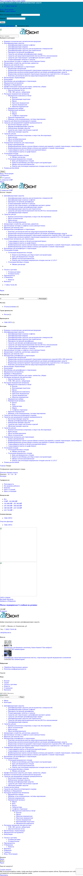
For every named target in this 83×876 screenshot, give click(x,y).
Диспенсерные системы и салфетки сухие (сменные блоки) (24, 61)
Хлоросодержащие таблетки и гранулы (21, 59)
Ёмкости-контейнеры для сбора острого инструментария (31, 162)
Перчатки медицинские (16, 117)
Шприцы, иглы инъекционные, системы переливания (26, 119)
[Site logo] (10, 34)
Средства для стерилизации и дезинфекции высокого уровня (29, 57)
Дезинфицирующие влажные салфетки (21, 45)
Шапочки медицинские (20, 106)
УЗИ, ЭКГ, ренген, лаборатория (19, 92)
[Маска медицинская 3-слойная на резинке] (18, 561)
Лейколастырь (17, 406)
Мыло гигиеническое (15, 141)
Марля (14, 114)
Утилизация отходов (11, 153)
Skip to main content (18, 1)
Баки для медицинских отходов (23, 161)
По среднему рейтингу (12, 486)
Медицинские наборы (15, 108)
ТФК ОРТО (8, 322)
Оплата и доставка (10, 684)
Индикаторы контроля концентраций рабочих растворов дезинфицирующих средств (37, 72)
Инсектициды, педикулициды (14, 77)
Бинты (14, 112)
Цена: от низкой (9, 489)
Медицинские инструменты (13, 83)
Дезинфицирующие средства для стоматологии (24, 50)
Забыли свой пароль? (7, 26)
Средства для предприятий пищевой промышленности (23, 123)
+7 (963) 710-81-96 (10, 6)
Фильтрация (42, 298)
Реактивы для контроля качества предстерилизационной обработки (31, 76)
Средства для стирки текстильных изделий (23, 130)
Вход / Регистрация (10, 854)
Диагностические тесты (16, 90)
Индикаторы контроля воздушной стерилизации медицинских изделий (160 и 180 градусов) (40, 70)
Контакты (7, 690)
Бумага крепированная (16, 144)
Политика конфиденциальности (15, 669)
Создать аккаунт (10, 11)
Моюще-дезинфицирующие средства (21, 126)
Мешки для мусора (18, 157)
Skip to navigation (6, 1)
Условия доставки (14, 272)
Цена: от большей (10, 491)
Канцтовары (8, 79)
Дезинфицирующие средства (14, 43)
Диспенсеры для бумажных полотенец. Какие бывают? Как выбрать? (28, 647)
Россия (6, 314)
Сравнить (7, 852)
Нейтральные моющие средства (19, 128)
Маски (14, 101)
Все (5, 499)
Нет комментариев (18, 649)
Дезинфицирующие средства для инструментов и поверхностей (30, 48)
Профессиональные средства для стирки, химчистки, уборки (25, 86)
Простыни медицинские (20, 103)
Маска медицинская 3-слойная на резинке (18, 605)
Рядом (2, 290)
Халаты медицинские (19, 105)
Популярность (9, 484)
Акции (6, 682)
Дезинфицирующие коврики (18, 47)
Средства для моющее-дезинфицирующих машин (25, 54)
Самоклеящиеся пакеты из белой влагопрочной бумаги (27, 150)
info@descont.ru (5, 632)
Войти (2, 22)
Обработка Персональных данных (16, 667)
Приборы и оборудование (13, 85)
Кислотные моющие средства (18, 124)
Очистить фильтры (6, 521)
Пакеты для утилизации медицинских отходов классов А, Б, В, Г (34, 166)
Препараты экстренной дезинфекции (21, 52)
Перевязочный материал (16, 110)
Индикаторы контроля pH (17, 68)
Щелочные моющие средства (18, 132)
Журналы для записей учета (13, 65)
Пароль (3, 18)
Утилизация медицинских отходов (20, 159)
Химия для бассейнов (11, 168)
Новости (11, 280)
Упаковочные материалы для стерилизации (19, 143)
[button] (3, 611)
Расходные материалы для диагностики (17, 88)
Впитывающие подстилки (21, 99)
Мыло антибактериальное (17, 139)
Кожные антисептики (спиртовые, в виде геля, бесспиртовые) (29, 135)
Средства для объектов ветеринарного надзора (20, 121)
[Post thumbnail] (8, 646)
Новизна (7, 488)
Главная (3, 466)
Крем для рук (12, 137)
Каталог (7, 681)
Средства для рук (10, 133)
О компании (8, 688)
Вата (13, 404)
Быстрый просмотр (6, 599)
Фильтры (3, 476)
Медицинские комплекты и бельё (19, 95)
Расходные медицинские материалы (16, 94)
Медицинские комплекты (21, 392)
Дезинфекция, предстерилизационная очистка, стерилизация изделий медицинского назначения (37, 657)
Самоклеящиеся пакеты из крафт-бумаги (22, 152)
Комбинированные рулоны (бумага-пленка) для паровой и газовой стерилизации (36, 148)
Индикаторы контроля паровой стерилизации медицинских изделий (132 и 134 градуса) (38, 74)
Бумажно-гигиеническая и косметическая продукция (22, 41)
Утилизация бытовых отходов (18, 155)
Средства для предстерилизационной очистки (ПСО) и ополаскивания (32, 56)
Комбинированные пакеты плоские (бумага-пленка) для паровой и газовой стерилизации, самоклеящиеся (44, 146)
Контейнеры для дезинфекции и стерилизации (20, 81)
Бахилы (14, 97)
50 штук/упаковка (10, 306)
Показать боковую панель (9, 472)
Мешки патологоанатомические (23, 164)
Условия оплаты (13, 274)
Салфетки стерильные (19, 115)
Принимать (4, 875)
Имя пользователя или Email (10, 15)
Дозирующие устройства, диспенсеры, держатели (21, 63)
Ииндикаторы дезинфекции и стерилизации (19, 67)
